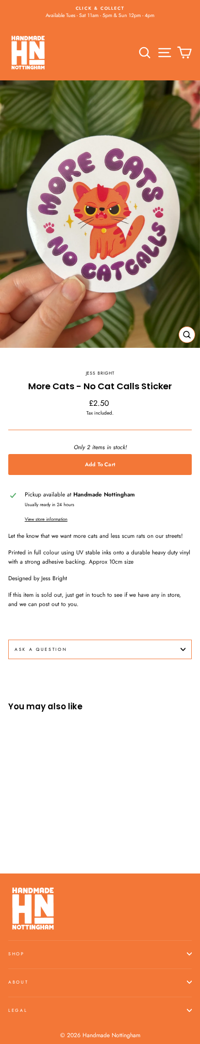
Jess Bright (100, 373)
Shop (16, 953)
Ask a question (41, 649)
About (18, 982)
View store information (46, 519)
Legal (17, 1010)
